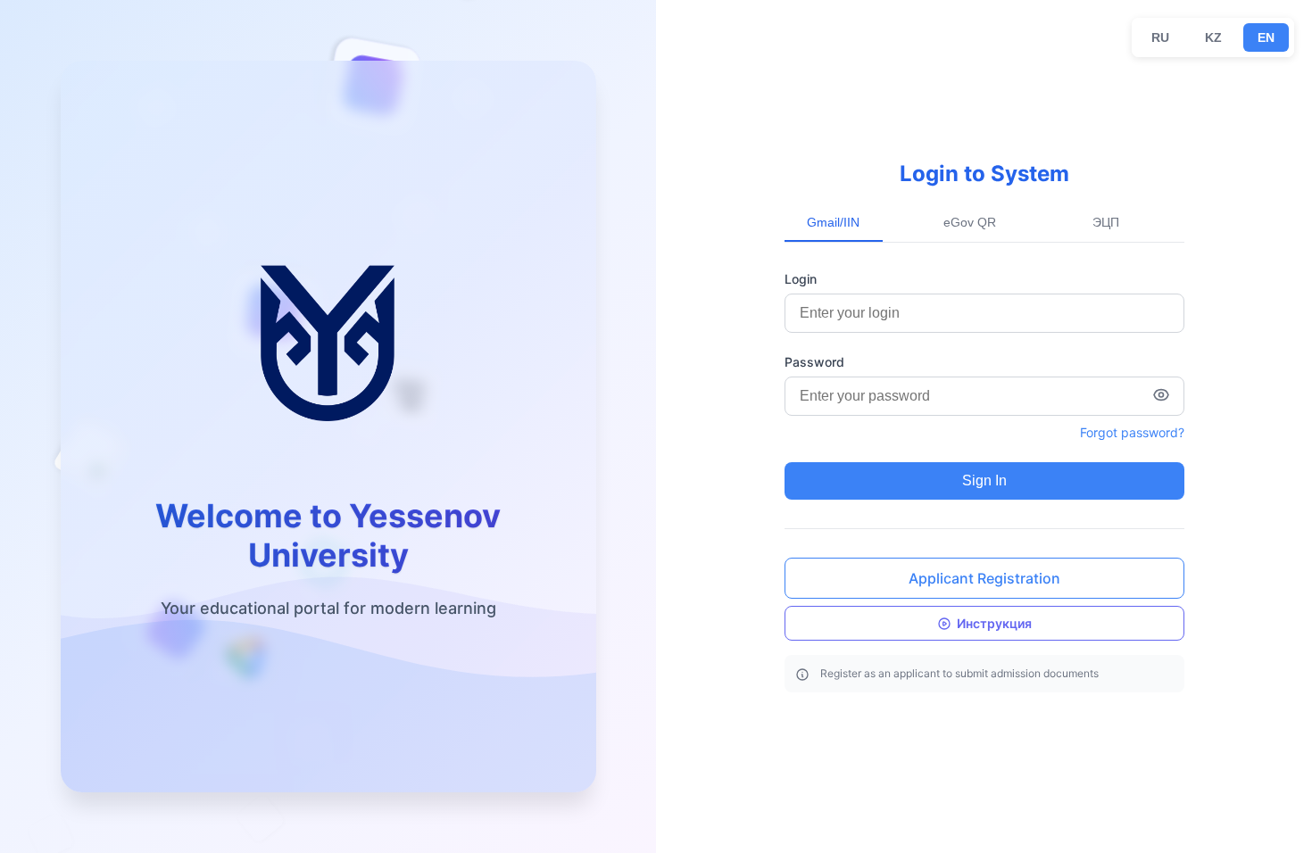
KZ (1213, 37)
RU (1160, 37)
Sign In (984, 480)
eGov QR (969, 222)
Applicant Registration (984, 578)
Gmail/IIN (833, 222)
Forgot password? (1132, 432)
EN (1266, 37)
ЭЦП (1105, 222)
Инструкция (994, 623)
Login (801, 278)
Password (814, 361)
